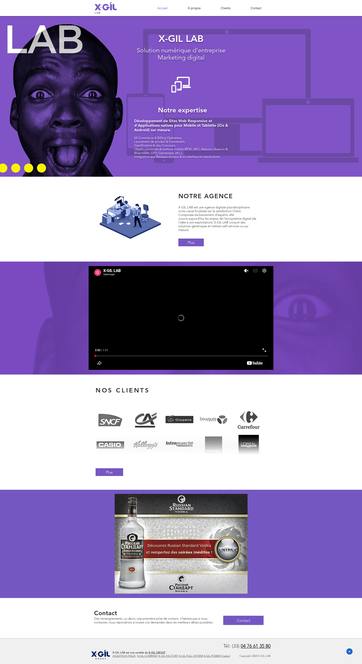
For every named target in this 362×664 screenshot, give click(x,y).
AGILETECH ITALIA (124, 656)
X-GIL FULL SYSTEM (191, 656)
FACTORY (172, 656)
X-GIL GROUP (157, 652)
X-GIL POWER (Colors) (217, 656)
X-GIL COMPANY (147, 656)
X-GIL (162, 656)
